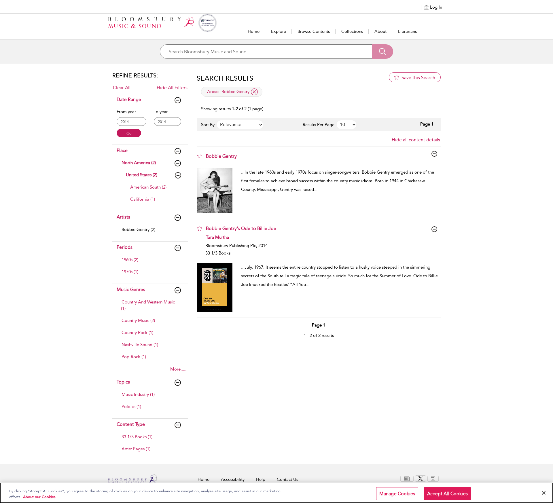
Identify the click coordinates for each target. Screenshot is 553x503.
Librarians (407, 31)
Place (122, 150)
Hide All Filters (172, 87)
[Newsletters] (407, 478)
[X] (420, 478)
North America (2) (139, 162)
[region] (276, 493)
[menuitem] (154, 190)
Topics (123, 382)
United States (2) (141, 174)
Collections (352, 31)
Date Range (129, 99)
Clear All (121, 87)
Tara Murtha (217, 237)
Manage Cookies (397, 493)
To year (161, 111)
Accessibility (233, 479)
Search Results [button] (225, 78)
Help (260, 479)
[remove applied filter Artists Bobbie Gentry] (254, 91)
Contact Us (287, 479)
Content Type (131, 424)
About (380, 31)
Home (254, 31)
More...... (179, 369)
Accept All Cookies (447, 493)
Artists (123, 217)
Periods (124, 247)
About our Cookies (39, 497)
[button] (199, 156)
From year (126, 111)
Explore (278, 31)
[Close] (543, 493)
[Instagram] (433, 478)
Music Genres (131, 289)
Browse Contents (314, 31)
